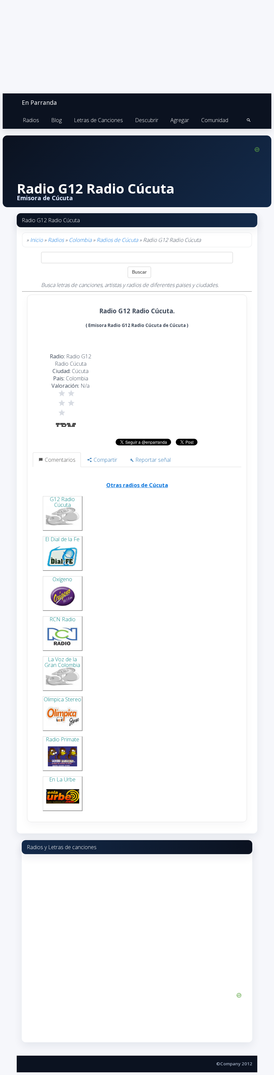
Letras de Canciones (98, 120)
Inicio (36, 240)
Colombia (80, 240)
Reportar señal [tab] (152, 459)
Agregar (179, 120)
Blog (56, 120)
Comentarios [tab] (59, 459)
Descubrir (146, 120)
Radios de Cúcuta (117, 240)
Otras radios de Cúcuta (137, 485)
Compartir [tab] (104, 459)
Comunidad (214, 120)
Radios (31, 120)
